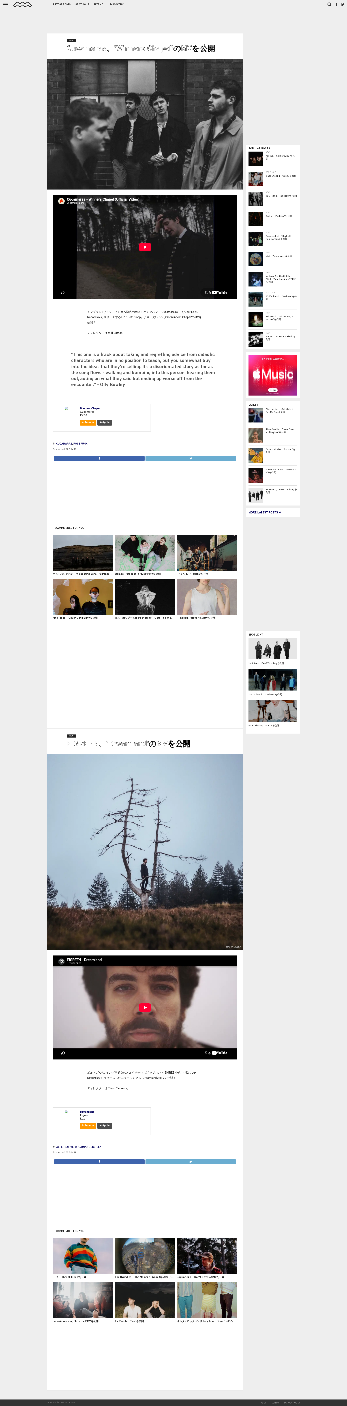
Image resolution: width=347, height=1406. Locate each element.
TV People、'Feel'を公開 (129, 1321)
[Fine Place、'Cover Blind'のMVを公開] (83, 614)
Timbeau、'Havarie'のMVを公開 (196, 618)
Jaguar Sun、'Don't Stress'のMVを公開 (200, 1277)
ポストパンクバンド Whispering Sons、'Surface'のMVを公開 (88, 574)
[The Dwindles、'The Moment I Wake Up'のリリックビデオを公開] (145, 1273)
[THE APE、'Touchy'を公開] (207, 570)
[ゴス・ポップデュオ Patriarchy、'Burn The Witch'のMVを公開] (145, 614)
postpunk (80, 444)
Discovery (117, 4)
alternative (65, 1147)
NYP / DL (99, 4)
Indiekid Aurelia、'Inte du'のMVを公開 (75, 1321)
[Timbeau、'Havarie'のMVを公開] (207, 614)
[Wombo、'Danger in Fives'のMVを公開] (145, 570)
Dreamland (87, 1112)
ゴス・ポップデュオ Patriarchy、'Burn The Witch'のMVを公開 (151, 618)
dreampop (82, 1147)
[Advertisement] (173, 20)
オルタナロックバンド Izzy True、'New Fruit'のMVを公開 (210, 1321)
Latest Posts (61, 4)
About (264, 1403)
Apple (106, 422)
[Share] (99, 457)
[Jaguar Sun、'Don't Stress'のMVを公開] (207, 1273)
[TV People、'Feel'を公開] (145, 1317)
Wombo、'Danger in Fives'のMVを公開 (138, 574)
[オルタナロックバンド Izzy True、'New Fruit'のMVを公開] (207, 1317)
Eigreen (96, 1147)
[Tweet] (190, 457)
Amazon (89, 422)
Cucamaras (64, 444)
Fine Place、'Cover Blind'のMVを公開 (75, 618)
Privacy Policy (292, 1403)
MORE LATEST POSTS (264, 513)
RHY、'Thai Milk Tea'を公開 (69, 1277)
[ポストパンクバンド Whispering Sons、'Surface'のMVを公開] (83, 570)
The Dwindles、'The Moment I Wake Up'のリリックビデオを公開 (153, 1277)
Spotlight (82, 4)
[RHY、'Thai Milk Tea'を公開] (83, 1273)
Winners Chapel (90, 408)
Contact (276, 1403)
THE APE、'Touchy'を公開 (192, 574)
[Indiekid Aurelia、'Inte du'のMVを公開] (83, 1317)
